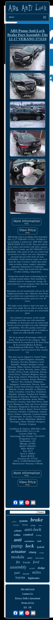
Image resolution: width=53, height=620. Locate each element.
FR (30, 607)
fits (18, 562)
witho (17, 534)
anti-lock (33, 529)
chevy (32, 552)
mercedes (39, 558)
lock (29, 545)
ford (36, 562)
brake (36, 520)
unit (39, 541)
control (28, 534)
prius (14, 521)
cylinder (18, 530)
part (17, 573)
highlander (34, 578)
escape (41, 553)
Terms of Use (27, 603)
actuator (18, 551)
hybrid (40, 547)
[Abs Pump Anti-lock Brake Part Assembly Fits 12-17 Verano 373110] (27, 57)
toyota (20, 577)
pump (17, 545)
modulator (29, 541)
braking (38, 535)
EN (25, 607)
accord (32, 568)
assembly (18, 567)
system (23, 521)
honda (26, 562)
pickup (33, 525)
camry (29, 557)
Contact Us (27, 594)
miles (36, 572)
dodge (41, 567)
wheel (40, 525)
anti (18, 539)
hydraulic (26, 574)
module (17, 556)
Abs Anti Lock (27, 589)
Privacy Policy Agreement (27, 598)
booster (16, 525)
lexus (25, 524)
